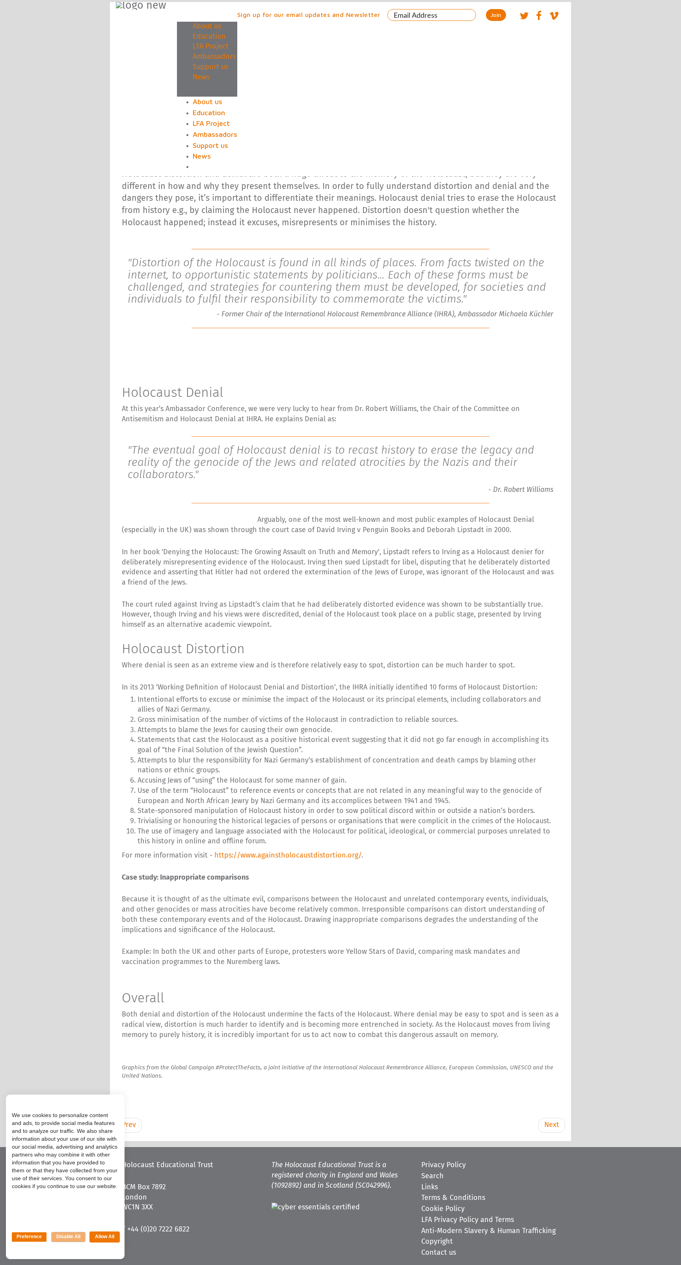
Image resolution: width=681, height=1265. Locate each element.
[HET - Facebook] (538, 17)
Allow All (104, 1236)
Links (429, 1187)
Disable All (68, 1236)
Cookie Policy (443, 1209)
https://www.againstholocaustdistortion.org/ (287, 855)
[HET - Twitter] (524, 17)
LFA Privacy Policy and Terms (467, 1220)
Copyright (437, 1241)
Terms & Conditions (453, 1197)
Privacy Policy (443, 1165)
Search (432, 1176)
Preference (29, 1236)
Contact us (438, 1252)
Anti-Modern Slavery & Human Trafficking (488, 1231)
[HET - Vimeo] (553, 17)
